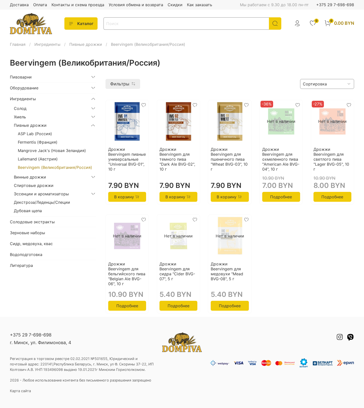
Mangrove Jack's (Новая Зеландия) (52, 150)
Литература (21, 265)
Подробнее (281, 196)
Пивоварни (21, 77)
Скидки (175, 4)
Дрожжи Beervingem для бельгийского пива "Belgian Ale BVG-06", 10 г (126, 273)
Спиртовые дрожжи (33, 185)
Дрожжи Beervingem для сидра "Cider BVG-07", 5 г (177, 271)
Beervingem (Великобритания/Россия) (55, 167)
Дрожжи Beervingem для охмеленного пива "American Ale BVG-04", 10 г (280, 159)
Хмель (20, 116)
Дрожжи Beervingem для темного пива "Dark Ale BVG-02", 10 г (177, 159)
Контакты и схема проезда (78, 4)
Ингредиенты (47, 44)
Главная (18, 44)
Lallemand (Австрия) (38, 158)
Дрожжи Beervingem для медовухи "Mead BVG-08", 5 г (227, 271)
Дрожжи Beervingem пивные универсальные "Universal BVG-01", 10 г (127, 159)
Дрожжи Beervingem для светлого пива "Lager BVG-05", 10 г (331, 159)
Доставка (19, 4)
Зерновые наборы (27, 232)
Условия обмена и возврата (136, 4)
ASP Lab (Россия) (35, 133)
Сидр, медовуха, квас (31, 243)
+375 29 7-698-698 (335, 4)
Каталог (85, 23)
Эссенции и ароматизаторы (41, 193)
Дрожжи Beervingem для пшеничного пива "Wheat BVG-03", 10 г (229, 159)
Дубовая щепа (28, 210)
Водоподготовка (26, 254)
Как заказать (199, 4)
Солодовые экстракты (32, 221)
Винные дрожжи (30, 177)
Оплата (40, 4)
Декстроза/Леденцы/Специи (42, 202)
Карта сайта (20, 391)
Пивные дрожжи (85, 44)
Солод (20, 108)
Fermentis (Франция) (37, 142)
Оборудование (24, 87)
